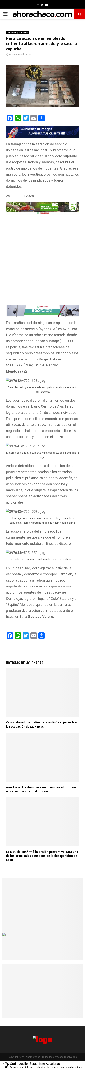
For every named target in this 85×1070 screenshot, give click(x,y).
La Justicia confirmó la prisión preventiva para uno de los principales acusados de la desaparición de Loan (42, 856)
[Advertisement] (42, 260)
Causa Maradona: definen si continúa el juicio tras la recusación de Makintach (42, 724)
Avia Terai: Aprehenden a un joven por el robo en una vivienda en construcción (41, 789)
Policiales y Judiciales (17, 33)
